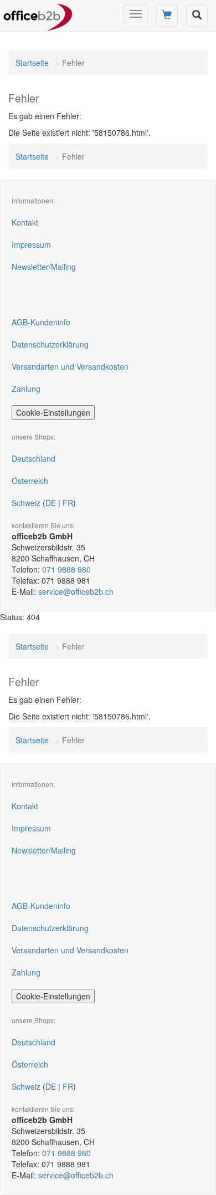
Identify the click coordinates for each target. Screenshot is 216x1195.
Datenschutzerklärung (50, 344)
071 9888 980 (66, 569)
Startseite (32, 62)
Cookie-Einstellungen (53, 412)
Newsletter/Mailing (44, 266)
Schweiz (26, 502)
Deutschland (33, 458)
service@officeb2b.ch (76, 591)
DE (50, 502)
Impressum (31, 244)
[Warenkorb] (167, 15)
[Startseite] (38, 14)
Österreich (30, 480)
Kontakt (25, 222)
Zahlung (26, 388)
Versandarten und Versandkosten (70, 366)
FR (68, 502)
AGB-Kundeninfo (41, 322)
